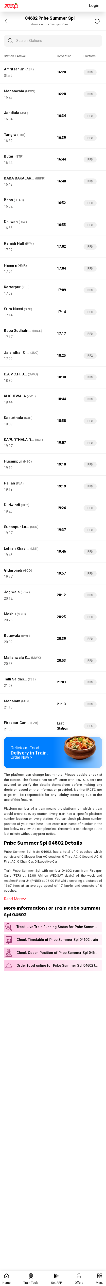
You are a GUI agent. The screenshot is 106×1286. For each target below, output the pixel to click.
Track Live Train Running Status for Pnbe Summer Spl (59, 927)
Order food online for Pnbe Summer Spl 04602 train (59, 966)
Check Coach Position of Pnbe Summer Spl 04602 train (59, 953)
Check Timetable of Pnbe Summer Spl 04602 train (57, 940)
